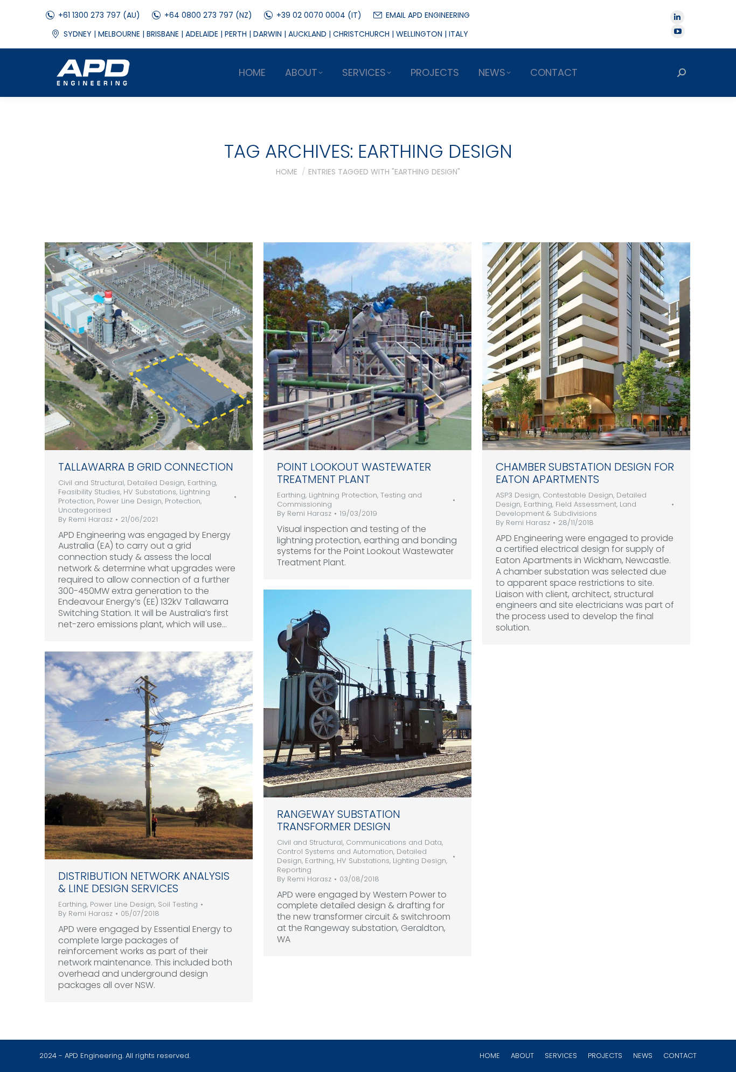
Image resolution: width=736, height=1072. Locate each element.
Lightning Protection (343, 495)
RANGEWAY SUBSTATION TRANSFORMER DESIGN (338, 820)
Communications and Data (394, 842)
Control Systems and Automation (335, 851)
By (85, 519)
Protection (182, 501)
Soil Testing (178, 904)
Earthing (202, 483)
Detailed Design (155, 483)
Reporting (294, 870)
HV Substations (149, 492)
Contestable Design (578, 495)
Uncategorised (84, 510)
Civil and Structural (91, 483)
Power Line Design (129, 501)
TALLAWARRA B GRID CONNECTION (145, 466)
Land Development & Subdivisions (566, 509)
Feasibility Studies (89, 492)
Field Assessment (586, 504)
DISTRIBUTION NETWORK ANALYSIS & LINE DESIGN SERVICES (144, 882)
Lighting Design (419, 861)
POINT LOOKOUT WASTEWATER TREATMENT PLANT (354, 473)
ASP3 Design (517, 495)
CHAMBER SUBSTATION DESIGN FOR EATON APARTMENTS (585, 473)
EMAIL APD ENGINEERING (428, 15)
